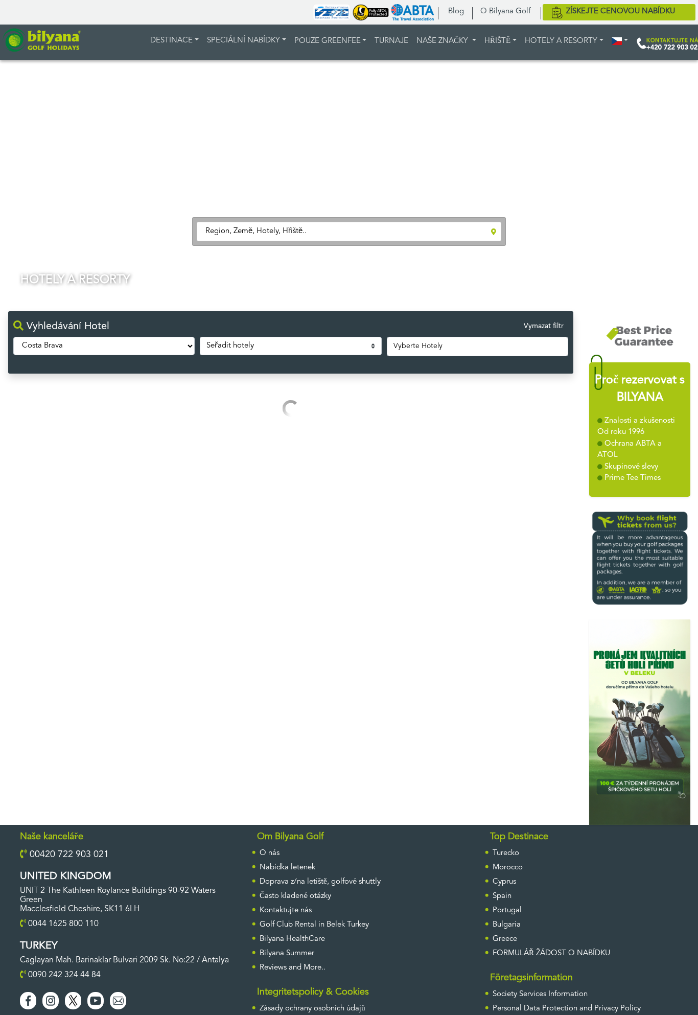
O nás (270, 853)
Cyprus (504, 882)
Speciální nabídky (243, 40)
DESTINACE (171, 40)
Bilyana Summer (287, 953)
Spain (502, 896)
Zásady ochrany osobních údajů (312, 1008)
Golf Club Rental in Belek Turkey (314, 925)
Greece (505, 939)
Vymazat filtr (544, 326)
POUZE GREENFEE (327, 41)
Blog (456, 11)
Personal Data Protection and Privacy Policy (567, 1008)
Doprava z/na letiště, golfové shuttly (320, 882)
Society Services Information (540, 994)
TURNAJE (391, 41)
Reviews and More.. (292, 968)
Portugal (507, 910)
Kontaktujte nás (286, 910)
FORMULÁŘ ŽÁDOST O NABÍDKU (551, 953)
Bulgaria (507, 925)
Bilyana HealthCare (292, 939)
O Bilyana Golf (505, 11)
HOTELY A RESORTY (561, 41)
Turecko (506, 853)
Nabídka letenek (287, 867)
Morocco (508, 867)
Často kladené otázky (295, 896)
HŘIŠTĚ (497, 41)
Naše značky (443, 41)
